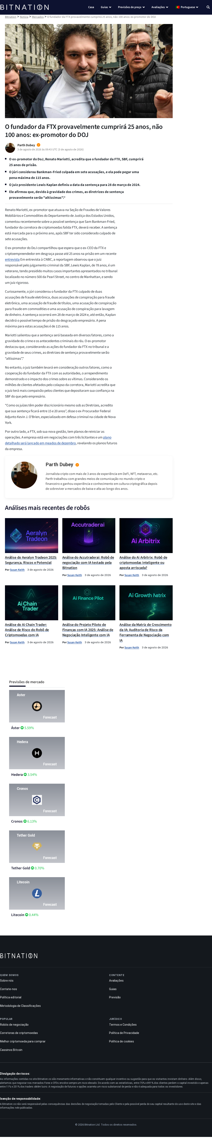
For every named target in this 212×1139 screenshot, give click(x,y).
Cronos (17, 821)
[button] (208, 7)
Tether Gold (20, 868)
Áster (15, 728)
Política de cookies (121, 1041)
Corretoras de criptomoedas (19, 1033)
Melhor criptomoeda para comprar (23, 1041)
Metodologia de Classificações (20, 1005)
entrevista (12, 259)
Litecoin (17, 914)
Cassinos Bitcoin (11, 1049)
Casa (91, 7)
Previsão (115, 997)
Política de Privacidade (124, 1033)
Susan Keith (17, 570)
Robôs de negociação (14, 1024)
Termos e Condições (123, 1024)
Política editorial (10, 997)
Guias (104, 7)
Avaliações (158, 7)
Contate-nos (8, 989)
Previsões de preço (129, 7)
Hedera (17, 774)
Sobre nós (6, 980)
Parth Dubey (59, 464)
